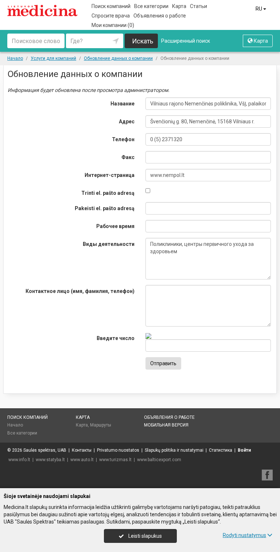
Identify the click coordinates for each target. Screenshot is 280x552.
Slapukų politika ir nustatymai (174, 450)
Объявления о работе (159, 16)
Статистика (220, 450)
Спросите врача (111, 16)
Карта (179, 6)
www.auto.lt (82, 459)
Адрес (127, 121)
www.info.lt (19, 459)
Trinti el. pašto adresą (108, 193)
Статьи (198, 6)
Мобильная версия (166, 425)
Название (122, 104)
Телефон (123, 139)
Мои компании (113, 25)
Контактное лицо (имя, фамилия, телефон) (80, 291)
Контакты (82, 450)
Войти (244, 450)
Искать (142, 41)
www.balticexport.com (159, 459)
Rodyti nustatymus (244, 535)
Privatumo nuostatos (118, 450)
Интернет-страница (110, 175)
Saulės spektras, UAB (44, 450)
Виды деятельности (109, 244)
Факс (128, 157)
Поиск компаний (111, 6)
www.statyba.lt (50, 459)
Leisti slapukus (144, 536)
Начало (15, 425)
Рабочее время (115, 226)
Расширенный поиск (185, 41)
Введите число (116, 338)
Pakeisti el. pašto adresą (105, 208)
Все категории (151, 6)
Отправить (163, 363)
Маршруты (100, 425)
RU (259, 9)
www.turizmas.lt (115, 459)
